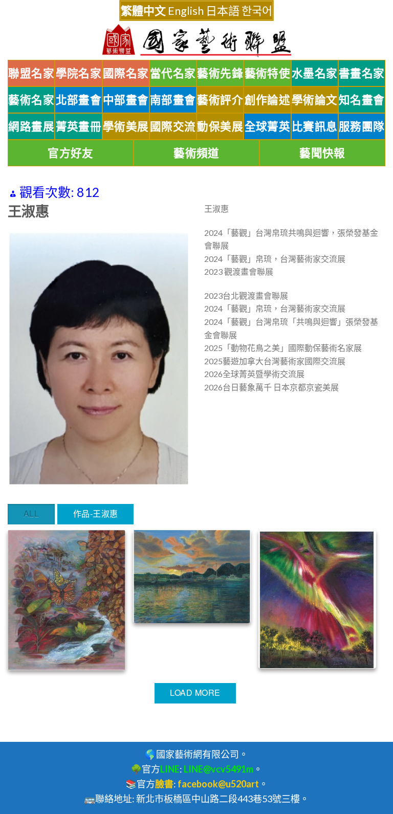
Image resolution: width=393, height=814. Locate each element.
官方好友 (71, 153)
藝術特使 (268, 73)
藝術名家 (31, 99)
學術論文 (315, 99)
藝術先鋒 (220, 73)
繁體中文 (143, 10)
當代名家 (173, 73)
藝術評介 (220, 99)
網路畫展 (31, 126)
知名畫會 (362, 99)
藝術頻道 (196, 153)
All (31, 513)
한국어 (257, 10)
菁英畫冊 (79, 126)
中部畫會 (126, 99)
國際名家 (126, 73)
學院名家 (79, 73)
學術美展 (126, 126)
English (186, 10)
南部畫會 (173, 99)
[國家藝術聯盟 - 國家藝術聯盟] (196, 41)
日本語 (222, 10)
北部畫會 (79, 99)
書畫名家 (362, 73)
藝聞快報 (322, 153)
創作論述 (268, 99)
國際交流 (173, 126)
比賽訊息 (315, 126)
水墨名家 (315, 73)
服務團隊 (362, 126)
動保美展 (220, 126)
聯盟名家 (31, 73)
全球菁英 (268, 126)
